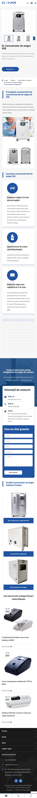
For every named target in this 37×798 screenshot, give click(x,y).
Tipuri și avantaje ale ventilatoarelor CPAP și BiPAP (17, 682)
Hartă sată (9, 790)
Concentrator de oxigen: (25, 80)
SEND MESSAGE (13, 472)
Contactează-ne (9, 755)
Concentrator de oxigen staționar (13, 82)
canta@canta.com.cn (14, 399)
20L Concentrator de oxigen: (18, 587)
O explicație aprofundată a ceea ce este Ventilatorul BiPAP (15, 638)
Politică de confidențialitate (22, 790)
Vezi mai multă (6, 646)
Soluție (4, 737)
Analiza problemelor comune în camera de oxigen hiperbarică (16, 714)
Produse (13, 80)
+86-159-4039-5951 (13, 406)
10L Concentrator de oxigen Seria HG (18, 520)
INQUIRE (9, 69)
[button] (34, 38)
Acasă (6, 80)
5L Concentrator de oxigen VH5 (12, 84)
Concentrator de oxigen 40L (18, 554)
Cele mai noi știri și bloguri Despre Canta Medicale (18, 597)
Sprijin (4, 743)
